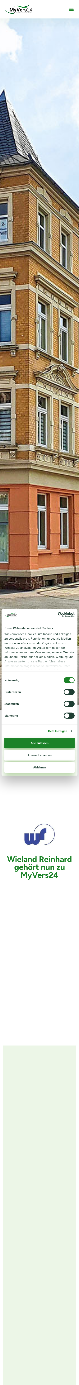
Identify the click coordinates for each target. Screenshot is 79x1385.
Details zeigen (57, 731)
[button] (71, 9)
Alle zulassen (40, 742)
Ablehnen (39, 767)
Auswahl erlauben (39, 755)
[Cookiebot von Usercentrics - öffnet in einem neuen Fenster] (58, 614)
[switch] (69, 692)
